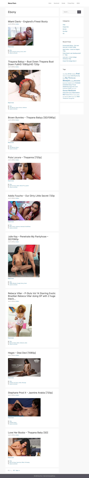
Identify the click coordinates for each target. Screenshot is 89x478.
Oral (73, 94)
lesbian (70, 92)
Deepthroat (66, 86)
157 (14, 470)
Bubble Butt (65, 82)
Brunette (77, 81)
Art (14, 382)
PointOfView (27, 226)
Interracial (22, 226)
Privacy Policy (71, 3)
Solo (70, 96)
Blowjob (14, 283)
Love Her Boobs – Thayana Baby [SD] (28, 432)
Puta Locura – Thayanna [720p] (25, 157)
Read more (11, 46)
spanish (27, 185)
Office (23, 462)
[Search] (79, 12)
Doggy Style (71, 86)
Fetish (18, 185)
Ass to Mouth (68, 75)
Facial (25, 283)
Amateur (11, 382)
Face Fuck (19, 462)
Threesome (65, 98)
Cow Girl (73, 82)
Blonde (73, 78)
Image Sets (66, 27)
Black (11, 226)
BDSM (72, 75)
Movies (64, 29)
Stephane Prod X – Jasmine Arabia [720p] (30, 392)
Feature (72, 88)
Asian (64, 75)
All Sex (70, 74)
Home (50, 3)
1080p (11, 283)
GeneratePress (51, 476)
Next (18, 470)
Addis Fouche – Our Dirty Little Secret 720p (31, 195)
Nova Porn (12, 3)
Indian (20, 382)
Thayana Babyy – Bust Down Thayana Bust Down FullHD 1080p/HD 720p (31, 63)
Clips (11, 50)
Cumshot (65, 85)
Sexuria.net (56, 3)
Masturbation (76, 92)
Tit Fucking (27, 462)
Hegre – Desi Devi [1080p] (22, 352)
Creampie (77, 83)
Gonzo (21, 51)
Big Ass (11, 51)
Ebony (18, 51)
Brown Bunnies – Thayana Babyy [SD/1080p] (32, 117)
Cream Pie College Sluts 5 (69, 61)
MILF (25, 51)
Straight (72, 96)
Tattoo (75, 96)
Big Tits (15, 51)
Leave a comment (13, 53)
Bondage (72, 80)
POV (63, 96)
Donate (63, 3)
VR (63, 33)
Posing (78, 94)
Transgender (71, 98)
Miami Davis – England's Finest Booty (28, 21)
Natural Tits (22, 185)
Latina (25, 342)
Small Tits (66, 96)
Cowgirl (18, 283)
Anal (10, 107)
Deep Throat (72, 84)
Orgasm (75, 94)
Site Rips (65, 31)
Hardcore (25, 107)
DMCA (78, 3)
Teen (78, 96)
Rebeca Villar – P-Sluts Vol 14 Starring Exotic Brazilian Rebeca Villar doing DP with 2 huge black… (32, 296)
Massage (24, 382)
